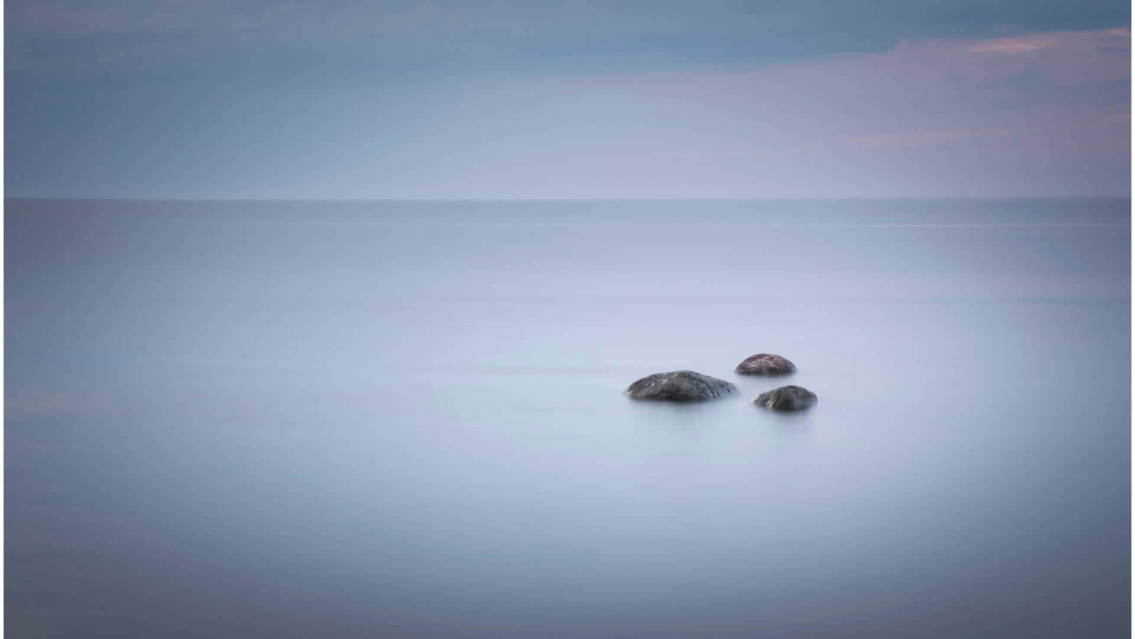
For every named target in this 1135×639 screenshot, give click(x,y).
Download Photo (831, 615)
